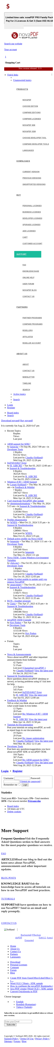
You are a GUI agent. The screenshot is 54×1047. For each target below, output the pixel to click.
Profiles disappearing (17, 519)
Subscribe (10, 1025)
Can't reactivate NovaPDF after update (25, 501)
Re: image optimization (33, 738)
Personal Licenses (18, 964)
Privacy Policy (42, 1038)
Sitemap (8, 1041)
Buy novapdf (26, 420)
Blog (12, 973)
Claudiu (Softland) (34, 457)
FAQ (3, 853)
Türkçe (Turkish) (24, 1007)
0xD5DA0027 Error (17, 463)
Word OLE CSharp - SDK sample (26, 983)
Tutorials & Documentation (20, 724)
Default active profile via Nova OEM (24, 538)
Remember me (11, 784)
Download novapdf (10, 420)
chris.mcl (14, 563)
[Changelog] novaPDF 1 (34, 668)
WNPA (13, 522)
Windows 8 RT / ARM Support (22, 482)
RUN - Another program (19, 601)
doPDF (18, 937)
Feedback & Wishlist (24, 487)
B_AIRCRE (16, 465)
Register (17, 771)
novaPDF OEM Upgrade (19, 620)
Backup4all (26, 935)
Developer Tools (15, 449)
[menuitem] (22, 80)
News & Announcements (19, 654)
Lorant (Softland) (18, 484)
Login (5, 771)
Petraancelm (34, 801)
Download (15, 962)
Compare (14, 967)
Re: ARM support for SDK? (35, 760)
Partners (14, 954)
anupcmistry (16, 584)
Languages (15, 957)
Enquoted (29, 940)
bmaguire (14, 541)
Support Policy (11, 1038)
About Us (15, 949)
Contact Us (15, 951)
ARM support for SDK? (18, 444)
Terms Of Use (27, 1038)
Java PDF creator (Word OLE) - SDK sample (31, 988)
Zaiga (13, 603)
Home (13, 946)
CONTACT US (8, 923)
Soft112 (42, 937)
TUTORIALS (8, 898)
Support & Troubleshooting (23, 468)
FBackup (36, 935)
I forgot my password (30, 781)
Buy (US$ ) (14, 26)
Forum (13, 970)
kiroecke (14, 446)
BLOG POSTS (8, 878)
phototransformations (20, 503)
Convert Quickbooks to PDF (24, 991)
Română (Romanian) (26, 1004)
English (19, 1001)
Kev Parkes (15, 622)
